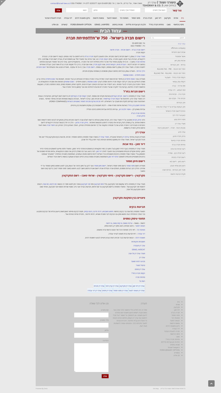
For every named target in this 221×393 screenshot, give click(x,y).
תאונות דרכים (140, 237)
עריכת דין (126, 137)
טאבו (178, 336)
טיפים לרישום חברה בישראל (175, 111)
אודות (178, 304)
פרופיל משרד (140, 265)
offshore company (178, 48)
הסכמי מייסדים (130, 79)
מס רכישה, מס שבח (50, 184)
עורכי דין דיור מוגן (139, 286)
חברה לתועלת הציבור (172, 331)
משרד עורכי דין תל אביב (136, 253)
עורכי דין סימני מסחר (120, 290)
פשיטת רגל (141, 230)
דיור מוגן (99, 151)
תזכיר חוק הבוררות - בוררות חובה (173, 170)
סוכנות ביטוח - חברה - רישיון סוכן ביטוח (171, 128)
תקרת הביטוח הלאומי (177, 174)
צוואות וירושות (175, 323)
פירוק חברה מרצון (81, 122)
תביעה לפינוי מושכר (138, 261)
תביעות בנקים (137, 207)
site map (156, 388)
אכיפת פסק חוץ (180, 60)
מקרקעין (177, 307)
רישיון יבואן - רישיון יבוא (177, 161)
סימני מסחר (130, 165)
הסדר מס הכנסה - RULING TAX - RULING (169, 73)
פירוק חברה (141, 116)
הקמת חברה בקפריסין (78, 96)
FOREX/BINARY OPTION (170, 350)
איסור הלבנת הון (125, 109)
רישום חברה (90, 67)
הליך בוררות (141, 71)
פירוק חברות (136, 120)
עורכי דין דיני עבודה (94, 290)
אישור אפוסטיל (180, 56)
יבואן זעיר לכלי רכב (179, 115)
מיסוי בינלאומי (175, 334)
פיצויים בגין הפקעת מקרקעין (129, 197)
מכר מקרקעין (85, 184)
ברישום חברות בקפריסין (119, 96)
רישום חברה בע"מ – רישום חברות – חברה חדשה (127, 50)
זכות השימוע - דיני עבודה (176, 90)
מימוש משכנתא (107, 211)
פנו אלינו (177, 355)
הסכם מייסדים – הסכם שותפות (134, 75)
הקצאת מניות (111, 64)
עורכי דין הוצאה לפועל (137, 290)
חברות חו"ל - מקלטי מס (177, 98)
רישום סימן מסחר (135, 161)
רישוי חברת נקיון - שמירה (176, 153)
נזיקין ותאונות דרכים (173, 326)
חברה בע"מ (89, 56)
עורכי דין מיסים (140, 269)
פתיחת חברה (77, 38)
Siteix (46, 388)
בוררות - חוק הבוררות (177, 65)
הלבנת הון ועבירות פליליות (170, 342)
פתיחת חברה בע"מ (138, 113)
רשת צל (142, 281)
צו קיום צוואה (117, 223)
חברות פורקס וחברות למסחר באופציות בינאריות (84, 101)
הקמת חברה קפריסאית (111, 98)
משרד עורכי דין (140, 56)
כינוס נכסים (88, 211)
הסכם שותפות (92, 81)
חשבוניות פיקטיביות (138, 241)
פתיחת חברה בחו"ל (173, 339)
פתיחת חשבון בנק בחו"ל (136, 105)
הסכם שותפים (69, 81)
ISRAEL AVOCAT (138, 249)
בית (178, 302)
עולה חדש (181, 132)
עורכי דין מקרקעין (126, 286)
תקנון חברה (97, 64)
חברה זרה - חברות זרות (177, 94)
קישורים (177, 352)
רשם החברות (41, 67)
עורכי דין (140, 132)
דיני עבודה (141, 233)
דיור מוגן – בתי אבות (134, 144)
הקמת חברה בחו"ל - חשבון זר (175, 77)
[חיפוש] (153, 38)
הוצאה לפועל (140, 226)
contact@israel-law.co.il (61, 3)
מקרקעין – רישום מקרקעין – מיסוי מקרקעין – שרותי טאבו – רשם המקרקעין (103, 175)
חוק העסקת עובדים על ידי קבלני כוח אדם (170, 107)
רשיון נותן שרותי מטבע (177, 165)
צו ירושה (109, 223)
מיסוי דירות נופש (179, 119)
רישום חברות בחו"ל (134, 91)
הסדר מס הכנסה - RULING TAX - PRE (171, 69)
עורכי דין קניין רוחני (112, 286)
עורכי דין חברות (99, 286)
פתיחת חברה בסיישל (178, 140)
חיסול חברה (50, 125)
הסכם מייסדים (50, 79)
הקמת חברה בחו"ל (138, 273)
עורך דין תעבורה (139, 245)
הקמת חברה (103, 59)
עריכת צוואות (127, 223)
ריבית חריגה (97, 211)
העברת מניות (121, 64)
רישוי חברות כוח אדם (178, 149)
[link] (162, 3)
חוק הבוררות (181, 102)
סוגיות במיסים (175, 344)
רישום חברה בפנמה (178, 157)
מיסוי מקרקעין (99, 184)
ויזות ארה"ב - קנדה (178, 86)
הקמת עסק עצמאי (179, 81)
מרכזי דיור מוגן (113, 156)
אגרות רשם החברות (178, 52)
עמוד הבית (181, 44)
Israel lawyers (174, 347)
